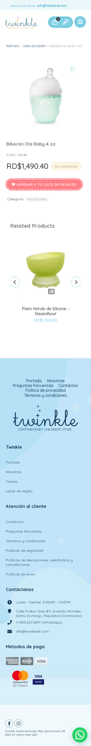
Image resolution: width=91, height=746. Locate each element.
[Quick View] (51, 291)
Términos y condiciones (45, 395)
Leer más (40, 291)
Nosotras (56, 380)
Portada (12, 46)
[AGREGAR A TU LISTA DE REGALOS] (45, 334)
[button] (72, 69)
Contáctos (68, 385)
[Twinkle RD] (21, 22)
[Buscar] (65, 22)
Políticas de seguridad (24, 550)
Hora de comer (34, 46)
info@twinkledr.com (52, 6)
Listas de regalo (19, 491)
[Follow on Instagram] (18, 723)
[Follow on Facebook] (9, 723)
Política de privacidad (45, 390)
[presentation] (14, 281)
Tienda (11, 481)
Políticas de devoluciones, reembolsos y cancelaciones (39, 562)
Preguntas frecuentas (33, 385)
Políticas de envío (20, 574)
